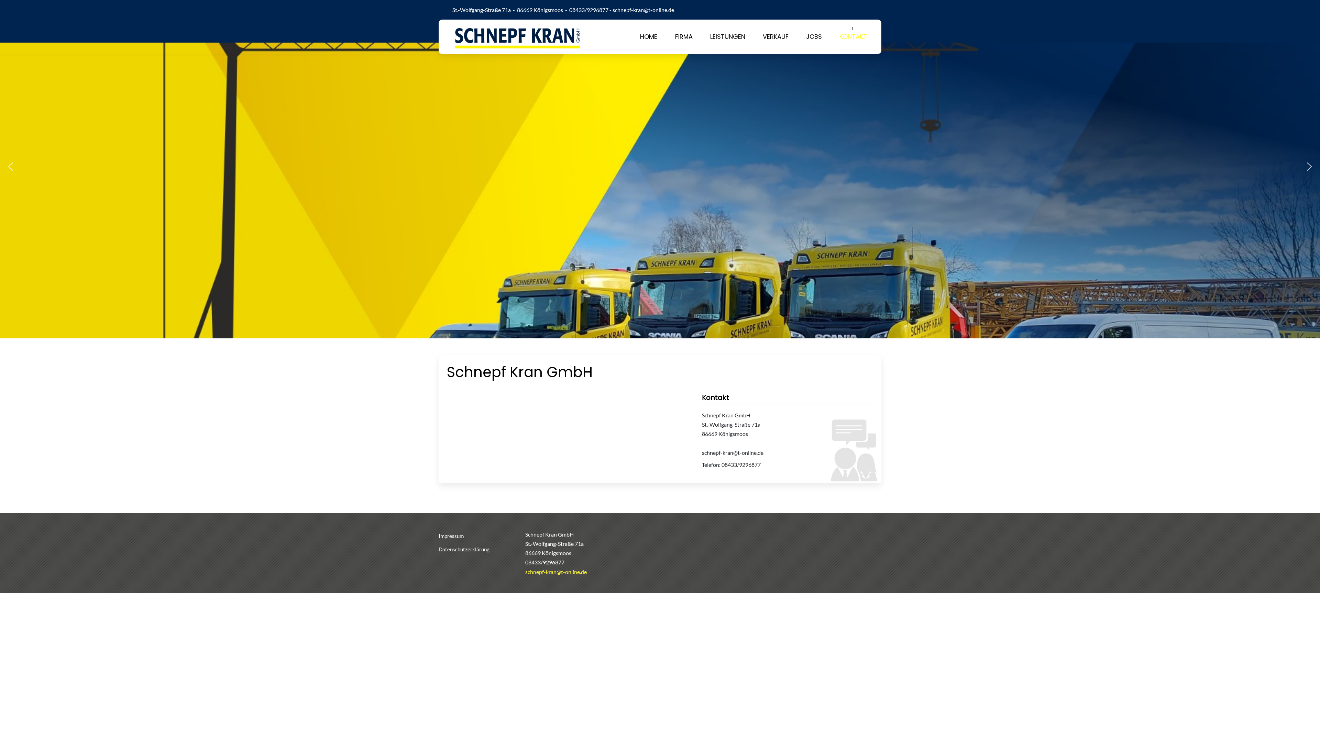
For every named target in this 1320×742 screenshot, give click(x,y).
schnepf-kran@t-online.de (643, 10)
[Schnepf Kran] (517, 37)
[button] (10, 166)
